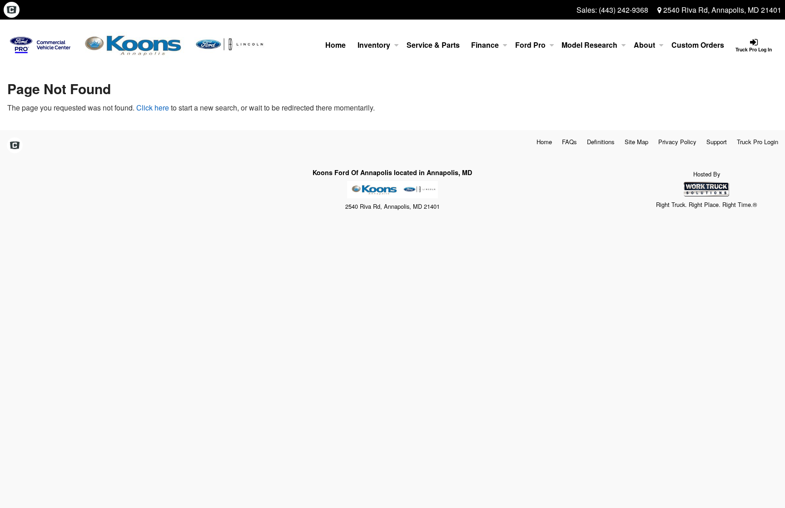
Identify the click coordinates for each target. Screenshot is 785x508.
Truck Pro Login (757, 141)
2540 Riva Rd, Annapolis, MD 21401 (721, 10)
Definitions (601, 141)
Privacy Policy (677, 141)
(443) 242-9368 (623, 10)
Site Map (636, 141)
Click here (152, 107)
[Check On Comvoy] (12, 10)
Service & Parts (433, 45)
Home (335, 45)
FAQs (569, 141)
